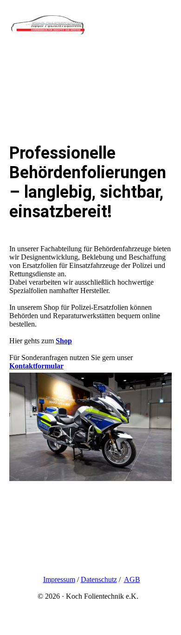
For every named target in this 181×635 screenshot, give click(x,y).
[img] (47, 29)
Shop (64, 341)
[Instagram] (17, 551)
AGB (132, 579)
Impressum (59, 579)
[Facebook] (16, 564)
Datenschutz (99, 579)
